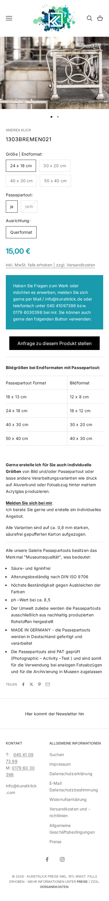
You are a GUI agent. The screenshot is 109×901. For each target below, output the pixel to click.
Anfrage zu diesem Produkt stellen (54, 343)
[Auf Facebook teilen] (23, 684)
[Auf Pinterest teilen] (39, 684)
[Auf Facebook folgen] (47, 859)
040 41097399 (61, 305)
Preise (55, 841)
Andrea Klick (18, 130)
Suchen (56, 754)
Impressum (60, 764)
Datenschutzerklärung (70, 773)
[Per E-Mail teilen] (47, 684)
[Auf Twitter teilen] (31, 684)
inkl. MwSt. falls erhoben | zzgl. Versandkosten (50, 264)
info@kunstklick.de (63, 298)
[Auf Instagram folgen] (62, 859)
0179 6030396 (27, 312)
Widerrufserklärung (68, 799)
